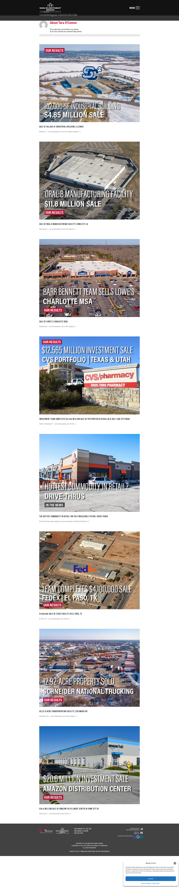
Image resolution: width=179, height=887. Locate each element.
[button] (175, 863)
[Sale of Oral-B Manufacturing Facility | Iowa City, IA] (89, 181)
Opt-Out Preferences (102, 851)
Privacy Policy (155, 883)
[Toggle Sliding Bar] (134, 8)
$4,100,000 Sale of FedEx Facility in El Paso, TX (60, 613)
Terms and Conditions (87, 851)
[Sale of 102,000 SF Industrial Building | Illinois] (89, 83)
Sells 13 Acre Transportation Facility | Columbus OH (63, 711)
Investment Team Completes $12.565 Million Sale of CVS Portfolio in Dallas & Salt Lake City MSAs (84, 419)
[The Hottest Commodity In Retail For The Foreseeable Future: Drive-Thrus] (89, 473)
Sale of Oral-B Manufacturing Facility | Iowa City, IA (63, 224)
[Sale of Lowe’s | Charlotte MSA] (89, 278)
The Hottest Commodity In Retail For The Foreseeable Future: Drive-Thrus (73, 516)
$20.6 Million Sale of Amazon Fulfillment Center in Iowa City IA (69, 808)
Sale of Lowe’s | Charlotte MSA (53, 321)
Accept (150, 879)
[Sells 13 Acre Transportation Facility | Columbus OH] (89, 668)
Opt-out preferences (146, 883)
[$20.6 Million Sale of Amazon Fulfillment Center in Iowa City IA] (89, 765)
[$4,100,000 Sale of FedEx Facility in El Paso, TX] (89, 570)
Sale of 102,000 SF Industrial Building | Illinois (61, 126)
